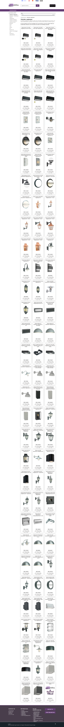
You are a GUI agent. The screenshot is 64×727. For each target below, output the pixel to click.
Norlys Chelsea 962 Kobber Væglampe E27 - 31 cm (26, 239)
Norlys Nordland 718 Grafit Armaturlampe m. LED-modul (50, 514)
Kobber (11, 27)
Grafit (11, 24)
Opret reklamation (50, 712)
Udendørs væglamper (13, 14)
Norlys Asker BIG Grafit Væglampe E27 (38, 70)
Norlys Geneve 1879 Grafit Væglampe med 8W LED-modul (38, 261)
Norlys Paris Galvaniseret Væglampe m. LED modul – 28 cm (26, 557)
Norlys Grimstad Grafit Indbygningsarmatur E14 (38, 303)
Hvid (10, 25)
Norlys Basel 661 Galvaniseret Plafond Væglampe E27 (38, 113)
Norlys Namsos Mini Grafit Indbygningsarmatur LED (50, 493)
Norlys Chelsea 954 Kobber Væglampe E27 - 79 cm (50, 197)
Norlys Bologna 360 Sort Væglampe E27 (50, 155)
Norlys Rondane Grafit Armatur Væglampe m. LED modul (38, 578)
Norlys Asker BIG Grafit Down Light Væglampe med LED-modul (26, 70)
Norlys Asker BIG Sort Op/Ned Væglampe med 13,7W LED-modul (50, 91)
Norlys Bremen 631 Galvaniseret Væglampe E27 (26, 197)
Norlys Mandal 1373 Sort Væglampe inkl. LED (50, 451)
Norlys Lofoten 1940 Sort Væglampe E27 (38, 409)
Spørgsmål (23, 712)
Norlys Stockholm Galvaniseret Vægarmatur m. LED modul (50, 620)
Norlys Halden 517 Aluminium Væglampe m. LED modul (38, 324)
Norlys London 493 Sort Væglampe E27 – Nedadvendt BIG (50, 430)
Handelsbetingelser (24, 711)
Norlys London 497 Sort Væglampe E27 (26, 451)
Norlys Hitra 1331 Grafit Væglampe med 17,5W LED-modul (50, 345)
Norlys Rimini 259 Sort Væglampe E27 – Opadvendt (26, 578)
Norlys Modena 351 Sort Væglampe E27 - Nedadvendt (50, 472)
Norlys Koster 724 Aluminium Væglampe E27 (26, 387)
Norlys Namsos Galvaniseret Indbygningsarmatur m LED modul (38, 515)
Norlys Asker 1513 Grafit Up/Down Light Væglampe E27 (38, 49)
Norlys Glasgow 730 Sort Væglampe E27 (26, 303)
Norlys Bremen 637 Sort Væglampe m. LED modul (50, 176)
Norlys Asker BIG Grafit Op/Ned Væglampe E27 (38, 91)
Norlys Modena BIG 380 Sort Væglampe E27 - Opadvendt (26, 493)
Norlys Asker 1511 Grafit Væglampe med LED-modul (26, 28)
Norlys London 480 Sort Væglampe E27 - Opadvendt (50, 409)
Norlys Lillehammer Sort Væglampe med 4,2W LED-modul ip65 (38, 387)
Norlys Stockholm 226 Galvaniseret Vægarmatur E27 (26, 641)
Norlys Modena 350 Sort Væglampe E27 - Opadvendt (38, 472)
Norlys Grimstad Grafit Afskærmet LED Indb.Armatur (50, 303)
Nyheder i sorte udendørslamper (36, 714)
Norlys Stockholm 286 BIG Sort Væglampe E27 (38, 620)
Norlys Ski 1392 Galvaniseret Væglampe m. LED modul (50, 599)
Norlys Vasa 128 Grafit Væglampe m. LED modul (50, 641)
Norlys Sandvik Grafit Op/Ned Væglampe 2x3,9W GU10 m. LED (26, 599)
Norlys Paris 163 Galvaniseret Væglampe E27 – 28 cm (38, 557)
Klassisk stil (11, 33)
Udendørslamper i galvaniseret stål (37, 712)
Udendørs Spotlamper (13, 20)
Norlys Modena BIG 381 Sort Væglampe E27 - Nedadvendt (38, 493)
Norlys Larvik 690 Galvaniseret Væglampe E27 (50, 282)
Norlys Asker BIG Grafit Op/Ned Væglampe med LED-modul (26, 91)
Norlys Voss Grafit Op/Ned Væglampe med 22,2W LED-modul (38, 683)
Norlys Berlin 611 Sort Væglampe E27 (38, 134)
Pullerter (11, 17)
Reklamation (23, 714)
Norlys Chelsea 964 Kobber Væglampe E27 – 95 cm (50, 218)
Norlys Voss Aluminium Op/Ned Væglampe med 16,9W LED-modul (26, 683)
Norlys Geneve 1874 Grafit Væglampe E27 (50, 261)
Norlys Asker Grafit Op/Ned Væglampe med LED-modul (26, 49)
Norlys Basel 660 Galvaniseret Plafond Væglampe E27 (26, 113)
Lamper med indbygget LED (14, 31)
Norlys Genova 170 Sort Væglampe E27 (26, 282)
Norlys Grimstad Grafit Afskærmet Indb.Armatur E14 (25, 324)
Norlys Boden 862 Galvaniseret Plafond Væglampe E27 (38, 155)
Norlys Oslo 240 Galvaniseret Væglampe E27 (26, 535)
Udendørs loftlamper (13, 19)
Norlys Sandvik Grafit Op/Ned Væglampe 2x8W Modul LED (38, 599)
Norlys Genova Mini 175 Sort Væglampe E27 (38, 282)
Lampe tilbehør (12, 34)
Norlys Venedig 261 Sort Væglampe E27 (38, 662)
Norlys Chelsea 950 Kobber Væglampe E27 (38, 197)
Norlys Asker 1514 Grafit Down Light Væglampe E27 (38, 28)
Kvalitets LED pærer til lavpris (37, 717)
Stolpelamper (12, 18)
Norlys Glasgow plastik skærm (50, 683)
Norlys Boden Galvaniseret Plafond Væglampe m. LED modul (26, 155)
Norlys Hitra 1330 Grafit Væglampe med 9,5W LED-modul (26, 345)
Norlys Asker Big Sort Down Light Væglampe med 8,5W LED (50, 70)
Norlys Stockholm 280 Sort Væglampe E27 (26, 620)
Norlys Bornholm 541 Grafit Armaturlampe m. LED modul (38, 176)
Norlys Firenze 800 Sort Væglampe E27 (26, 261)
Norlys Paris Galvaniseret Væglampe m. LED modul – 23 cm (38, 535)
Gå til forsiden (36, 715)
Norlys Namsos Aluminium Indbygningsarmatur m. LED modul (26, 514)
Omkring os (23, 713)
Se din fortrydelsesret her (25, 715)
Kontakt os (50, 709)
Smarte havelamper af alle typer (38, 719)
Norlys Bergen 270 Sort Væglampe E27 (50, 113)
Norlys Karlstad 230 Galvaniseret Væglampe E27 (26, 366)
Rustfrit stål (12, 29)
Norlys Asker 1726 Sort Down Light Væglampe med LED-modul (50, 28)
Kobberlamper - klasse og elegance (38, 721)
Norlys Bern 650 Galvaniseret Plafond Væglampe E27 (50, 134)
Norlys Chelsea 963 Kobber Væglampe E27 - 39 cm (38, 239)
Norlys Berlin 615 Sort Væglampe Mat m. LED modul (26, 134)
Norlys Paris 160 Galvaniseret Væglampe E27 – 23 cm (50, 535)
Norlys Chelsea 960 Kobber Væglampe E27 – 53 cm (38, 218)
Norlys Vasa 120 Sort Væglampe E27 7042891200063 (26, 662)
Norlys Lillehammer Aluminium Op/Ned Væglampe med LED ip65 (50, 387)
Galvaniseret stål (12, 22)
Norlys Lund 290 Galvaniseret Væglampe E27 (38, 451)
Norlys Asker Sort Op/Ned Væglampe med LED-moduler (50, 49)
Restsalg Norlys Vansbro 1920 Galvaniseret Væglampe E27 (38, 641)
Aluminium (11, 23)
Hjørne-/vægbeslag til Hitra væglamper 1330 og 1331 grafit (38, 345)
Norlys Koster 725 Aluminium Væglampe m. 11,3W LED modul (38, 366)
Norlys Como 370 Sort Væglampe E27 (50, 239)
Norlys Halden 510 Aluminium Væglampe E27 (50, 324)
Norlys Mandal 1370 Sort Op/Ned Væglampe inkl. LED (26, 472)
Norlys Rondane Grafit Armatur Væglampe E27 (50, 578)
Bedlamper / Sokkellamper (14, 15)
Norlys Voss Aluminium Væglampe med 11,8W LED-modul (50, 662)
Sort (10, 28)
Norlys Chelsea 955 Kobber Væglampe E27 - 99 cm (26, 218)
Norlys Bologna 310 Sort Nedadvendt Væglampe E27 (26, 176)
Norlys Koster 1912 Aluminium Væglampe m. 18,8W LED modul (50, 366)
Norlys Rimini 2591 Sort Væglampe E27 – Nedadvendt (50, 557)
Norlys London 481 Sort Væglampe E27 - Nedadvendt (26, 430)
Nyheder (22, 710)
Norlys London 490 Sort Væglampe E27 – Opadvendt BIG (38, 430)
